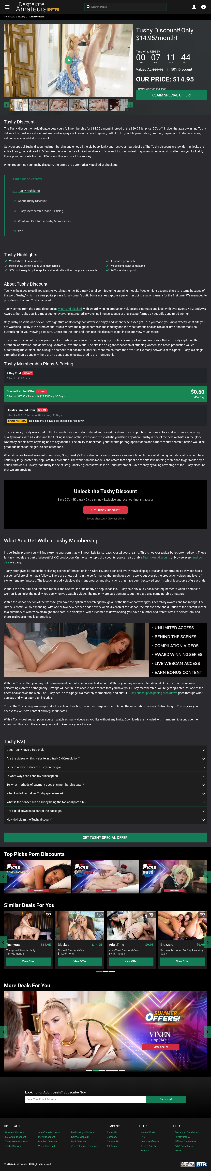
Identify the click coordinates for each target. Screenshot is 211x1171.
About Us (112, 1132)
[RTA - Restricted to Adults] (201, 1164)
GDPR (178, 1150)
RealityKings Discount (83, 1132)
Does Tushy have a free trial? (25, 749)
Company (113, 1126)
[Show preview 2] (38, 105)
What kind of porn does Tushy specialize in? (35, 793)
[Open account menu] (194, 7)
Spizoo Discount (80, 1136)
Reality (21, 16)
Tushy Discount (13, 1146)
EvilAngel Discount (15, 1136)
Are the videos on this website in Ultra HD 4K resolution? (43, 758)
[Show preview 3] (58, 105)
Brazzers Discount (15, 1132)
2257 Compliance (184, 1146)
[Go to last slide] (6, 104)
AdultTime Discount (49, 1132)
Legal (177, 1126)
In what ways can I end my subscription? (33, 776)
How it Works (148, 1132)
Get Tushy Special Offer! (106, 837)
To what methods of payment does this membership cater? (45, 784)
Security (145, 1150)
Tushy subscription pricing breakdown (152, 693)
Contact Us (113, 1141)
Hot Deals (12, 1126)
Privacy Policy (182, 1136)
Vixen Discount (46, 1146)
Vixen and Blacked (70, 308)
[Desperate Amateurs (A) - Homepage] (36, 7)
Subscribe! (166, 1099)
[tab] (99, 971)
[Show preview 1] (19, 105)
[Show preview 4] (78, 105)
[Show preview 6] (118, 105)
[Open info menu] (203, 7)
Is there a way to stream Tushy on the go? (34, 767)
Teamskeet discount (156, 557)
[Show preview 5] (98, 105)
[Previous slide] (3, 877)
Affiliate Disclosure (185, 1141)
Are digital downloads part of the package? (34, 810)
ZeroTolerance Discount (84, 1146)
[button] (19, 105)
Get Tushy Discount (105, 510)
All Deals (112, 1146)
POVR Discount (46, 1136)
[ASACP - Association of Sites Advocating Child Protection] (188, 1164)
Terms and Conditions (187, 1132)
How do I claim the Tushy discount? (30, 819)
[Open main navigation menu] (7, 7)
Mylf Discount (79, 1141)
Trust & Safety (148, 1146)
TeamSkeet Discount (16, 1141)
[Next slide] (130, 104)
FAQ (143, 1136)
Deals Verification (150, 1141)
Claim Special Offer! (171, 95)
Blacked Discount (48, 1141)
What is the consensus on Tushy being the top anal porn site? (46, 802)
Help (143, 1126)
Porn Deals (9, 16)
